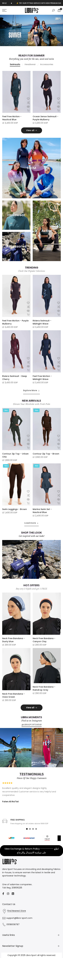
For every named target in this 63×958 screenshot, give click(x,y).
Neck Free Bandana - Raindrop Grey (44, 688)
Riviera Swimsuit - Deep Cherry (14, 378)
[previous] (4, 748)
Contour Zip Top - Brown (46, 453)
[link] (31, 30)
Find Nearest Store (16, 910)
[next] (59, 748)
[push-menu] (4, 10)
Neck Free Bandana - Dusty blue (13, 640)
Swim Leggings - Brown (14, 509)
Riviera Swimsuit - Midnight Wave (42, 322)
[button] (28, 98)
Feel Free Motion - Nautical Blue (11, 118)
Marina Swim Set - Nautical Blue (42, 511)
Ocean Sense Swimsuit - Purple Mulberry (45, 118)
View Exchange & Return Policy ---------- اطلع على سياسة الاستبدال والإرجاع (31, 850)
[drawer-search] (53, 10)
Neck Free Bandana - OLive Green (13, 695)
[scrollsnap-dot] (27, 829)
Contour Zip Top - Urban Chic (15, 455)
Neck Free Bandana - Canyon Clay (44, 640)
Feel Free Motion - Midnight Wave (42, 378)
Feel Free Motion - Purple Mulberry (15, 322)
